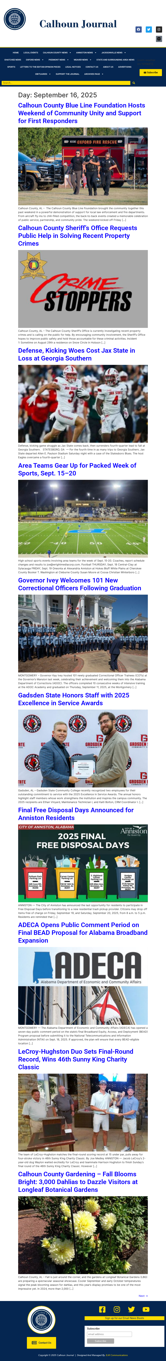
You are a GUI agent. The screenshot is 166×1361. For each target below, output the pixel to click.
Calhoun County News (55, 52)
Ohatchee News (12, 60)
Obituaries (41, 74)
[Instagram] (159, 29)
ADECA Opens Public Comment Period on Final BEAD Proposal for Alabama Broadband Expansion (83, 932)
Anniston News (84, 52)
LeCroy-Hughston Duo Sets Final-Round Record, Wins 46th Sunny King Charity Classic (75, 1059)
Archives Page (92, 74)
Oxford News (33, 60)
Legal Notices (73, 67)
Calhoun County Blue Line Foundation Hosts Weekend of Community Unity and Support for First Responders (81, 113)
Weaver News (81, 60)
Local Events (31, 52)
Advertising (124, 67)
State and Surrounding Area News (115, 60)
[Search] (133, 83)
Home (16, 52)
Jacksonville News (111, 52)
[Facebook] (139, 29)
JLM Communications (117, 1355)
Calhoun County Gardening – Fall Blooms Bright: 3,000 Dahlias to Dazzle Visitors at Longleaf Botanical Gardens (78, 1181)
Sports (11, 67)
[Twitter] (149, 29)
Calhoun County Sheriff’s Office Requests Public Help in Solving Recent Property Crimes (77, 235)
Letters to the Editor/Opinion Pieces (40, 67)
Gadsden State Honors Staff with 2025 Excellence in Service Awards (73, 699)
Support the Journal (67, 74)
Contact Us (92, 67)
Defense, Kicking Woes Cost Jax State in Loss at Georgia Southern (76, 354)
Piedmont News (57, 60)
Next (143, 1295)
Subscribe (93, 1328)
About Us (108, 67)
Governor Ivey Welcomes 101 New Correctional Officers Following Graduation (79, 584)
